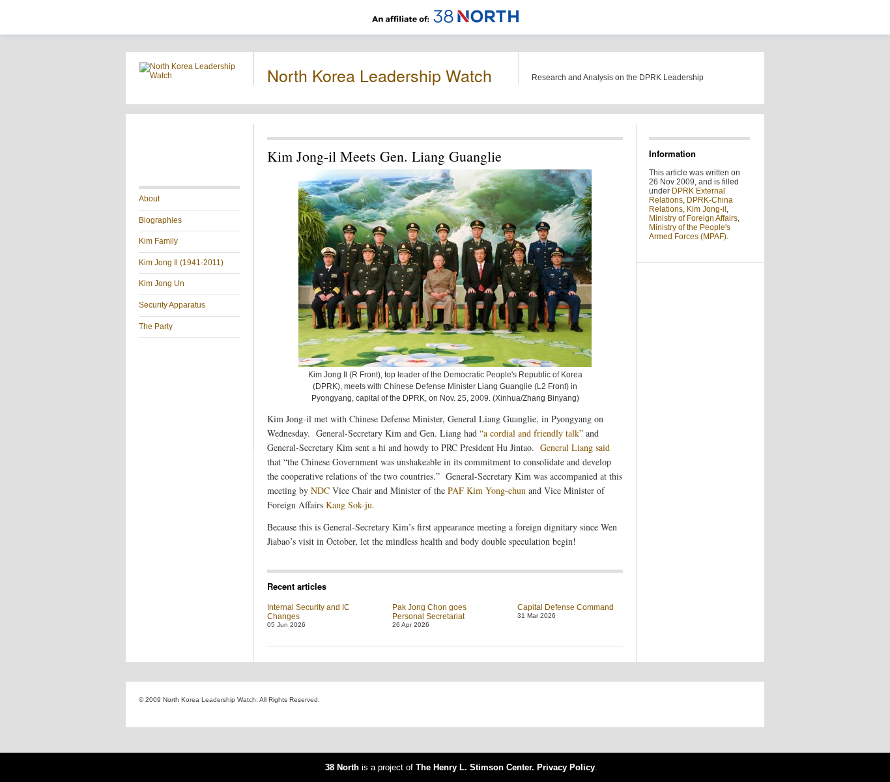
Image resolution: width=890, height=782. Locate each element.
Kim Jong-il (706, 209)
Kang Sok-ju (349, 505)
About (149, 198)
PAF (456, 490)
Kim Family (158, 241)
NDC (320, 490)
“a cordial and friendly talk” (533, 433)
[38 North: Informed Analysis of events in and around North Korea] (445, 30)
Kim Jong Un (161, 283)
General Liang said (575, 447)
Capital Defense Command (565, 607)
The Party (156, 326)
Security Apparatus (172, 305)
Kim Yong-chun (496, 490)
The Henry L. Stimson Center (474, 767)
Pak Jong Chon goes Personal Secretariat (429, 612)
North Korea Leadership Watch (379, 75)
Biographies (160, 220)
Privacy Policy (566, 767)
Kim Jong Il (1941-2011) (181, 262)
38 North (342, 767)
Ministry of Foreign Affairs (693, 218)
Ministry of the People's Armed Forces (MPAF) (689, 232)
